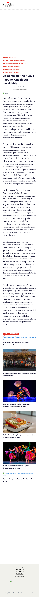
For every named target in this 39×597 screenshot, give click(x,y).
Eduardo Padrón (19, 87)
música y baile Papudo (11, 72)
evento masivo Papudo (11, 66)
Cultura (19, 574)
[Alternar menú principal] (34, 4)
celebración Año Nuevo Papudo (14, 63)
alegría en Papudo (9, 57)
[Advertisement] (19, 31)
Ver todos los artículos (20, 89)
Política (19, 567)
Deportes (19, 572)
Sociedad (20, 570)
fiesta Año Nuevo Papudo (12, 69)
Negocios (19, 576)
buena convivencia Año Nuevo (14, 60)
